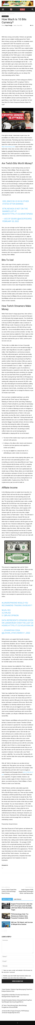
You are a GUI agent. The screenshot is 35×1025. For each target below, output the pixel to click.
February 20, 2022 (10, 221)
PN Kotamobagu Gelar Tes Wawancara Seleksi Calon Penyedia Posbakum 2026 (19, 916)
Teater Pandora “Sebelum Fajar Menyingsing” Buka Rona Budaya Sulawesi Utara (17, 990)
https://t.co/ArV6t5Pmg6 (20, 214)
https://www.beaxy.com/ (8, 146)
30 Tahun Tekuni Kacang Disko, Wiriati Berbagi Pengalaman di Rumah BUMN (14, 1006)
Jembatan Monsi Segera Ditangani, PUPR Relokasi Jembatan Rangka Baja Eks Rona (15, 1011)
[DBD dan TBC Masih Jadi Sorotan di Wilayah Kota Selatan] (6, 924)
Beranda (4, 13)
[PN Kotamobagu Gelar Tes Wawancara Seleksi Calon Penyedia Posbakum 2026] (6, 916)
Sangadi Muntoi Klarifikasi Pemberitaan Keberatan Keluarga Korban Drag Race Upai (15, 995)
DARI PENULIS (17, 899)
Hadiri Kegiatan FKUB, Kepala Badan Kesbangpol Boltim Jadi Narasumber (26, 891)
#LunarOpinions (9, 603)
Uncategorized (10, 13)
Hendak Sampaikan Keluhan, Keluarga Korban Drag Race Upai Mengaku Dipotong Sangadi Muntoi (17, 1001)
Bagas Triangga (8, 25)
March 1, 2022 (23, 633)
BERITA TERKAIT (7, 899)
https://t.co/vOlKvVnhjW (20, 625)
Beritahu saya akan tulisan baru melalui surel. (14, 977)
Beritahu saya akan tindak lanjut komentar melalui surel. (17, 975)
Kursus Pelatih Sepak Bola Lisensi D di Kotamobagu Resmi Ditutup (9, 891)
